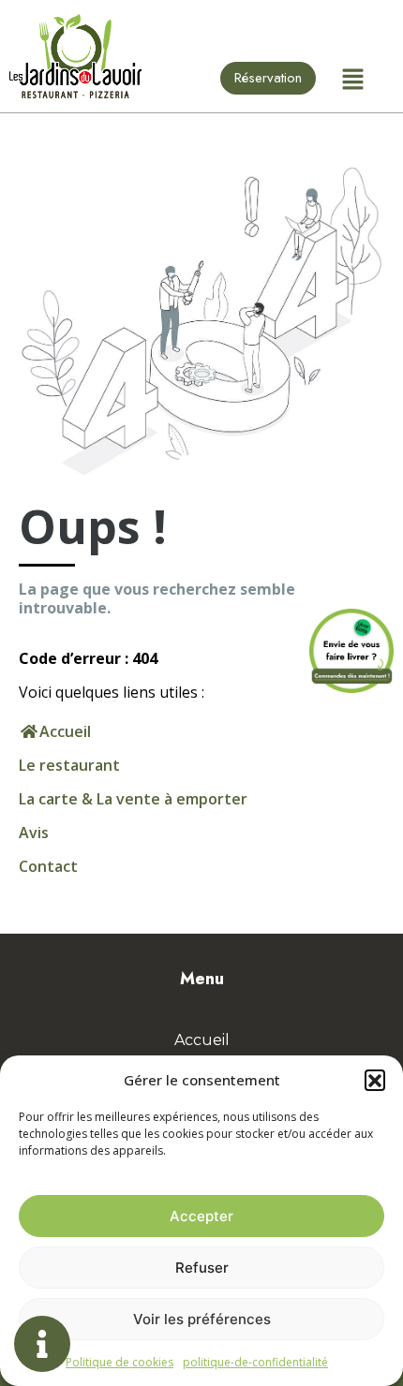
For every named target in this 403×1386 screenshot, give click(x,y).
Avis (34, 832)
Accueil (202, 1040)
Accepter (201, 1216)
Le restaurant (69, 765)
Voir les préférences (202, 1319)
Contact (48, 866)
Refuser (202, 1267)
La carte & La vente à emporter (133, 799)
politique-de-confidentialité (255, 1362)
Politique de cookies (119, 1362)
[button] (375, 1079)
